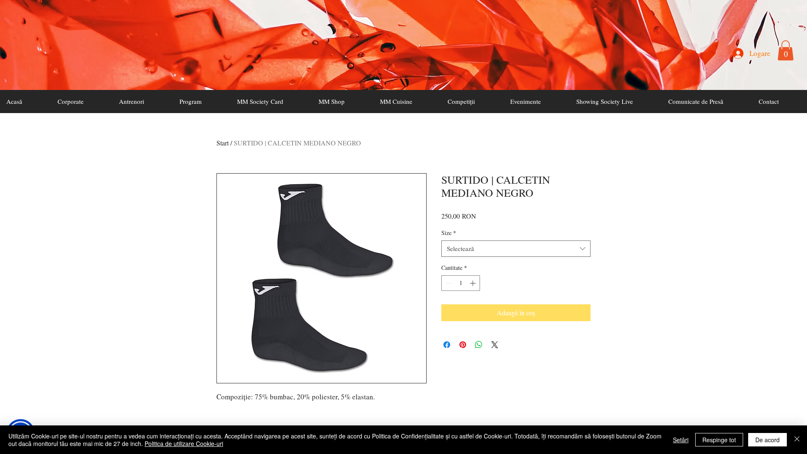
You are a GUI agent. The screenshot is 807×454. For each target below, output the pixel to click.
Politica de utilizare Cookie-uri (184, 443)
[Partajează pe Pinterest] (463, 345)
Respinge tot (719, 440)
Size (448, 233)
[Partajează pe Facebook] (447, 345)
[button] (785, 50)
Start (222, 142)
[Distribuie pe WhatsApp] (479, 345)
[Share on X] (495, 345)
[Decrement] (448, 283)
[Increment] (473, 283)
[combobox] (516, 248)
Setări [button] (680, 440)
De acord (767, 440)
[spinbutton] (460, 283)
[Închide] (797, 439)
